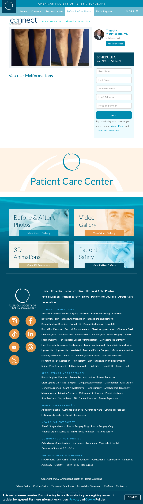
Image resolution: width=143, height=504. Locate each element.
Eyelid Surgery (114, 334)
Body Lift (117, 313)
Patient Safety (71, 296)
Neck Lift (68, 355)
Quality (58, 464)
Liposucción (80, 414)
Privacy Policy (117, 126)
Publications (98, 459)
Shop (73, 459)
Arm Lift (84, 313)
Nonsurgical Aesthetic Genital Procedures (99, 355)
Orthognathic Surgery (91, 393)
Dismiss (132, 497)
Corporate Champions (85, 442)
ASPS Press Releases (83, 431)
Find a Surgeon (104, 11)
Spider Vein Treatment (54, 365)
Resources (87, 464)
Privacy (74, 499)
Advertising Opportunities (56, 442)
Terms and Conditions (107, 130)
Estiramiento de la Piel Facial (57, 414)
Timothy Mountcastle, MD (117, 32)
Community (113, 459)
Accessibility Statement (89, 486)
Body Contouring (100, 313)
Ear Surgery (98, 334)
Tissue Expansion (108, 398)
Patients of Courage (103, 296)
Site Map (108, 486)
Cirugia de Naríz (93, 409)
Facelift (129, 334)
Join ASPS (62, 459)
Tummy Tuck (122, 365)
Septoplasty (65, 398)
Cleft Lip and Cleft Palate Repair (59, 382)
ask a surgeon (51, 21)
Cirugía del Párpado (115, 409)
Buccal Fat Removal (52, 329)
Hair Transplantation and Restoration (62, 344)
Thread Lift (107, 365)
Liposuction (48, 350)
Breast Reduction (93, 323)
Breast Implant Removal (101, 318)
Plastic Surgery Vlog (102, 426)
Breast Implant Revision (54, 323)
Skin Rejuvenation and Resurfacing (106, 360)
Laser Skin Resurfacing (119, 344)
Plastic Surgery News (53, 426)
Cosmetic (36, 11)
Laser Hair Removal (94, 344)
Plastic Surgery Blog (78, 426)
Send (114, 115)
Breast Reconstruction (82, 377)
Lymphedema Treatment (117, 387)
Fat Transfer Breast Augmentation (78, 339)
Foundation (49, 302)
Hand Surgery (94, 387)
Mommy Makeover (51, 355)
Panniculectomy (114, 393)
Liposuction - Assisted (69, 350)
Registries (127, 459)
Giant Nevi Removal (73, 387)
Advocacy (47, 464)
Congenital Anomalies (91, 382)
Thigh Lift (93, 365)
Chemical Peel (125, 329)
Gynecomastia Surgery (112, 339)
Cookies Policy (40, 486)
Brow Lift (110, 323)
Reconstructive (54, 11)
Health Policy (72, 464)
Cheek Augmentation (103, 329)
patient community (77, 21)
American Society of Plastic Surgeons (71, 3)
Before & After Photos (79, 11)
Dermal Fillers (82, 334)
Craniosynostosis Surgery (119, 382)
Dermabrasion (65, 334)
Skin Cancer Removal (85, 398)
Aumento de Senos (72, 409)
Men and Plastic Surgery (96, 350)
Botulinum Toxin (50, 318)
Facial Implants (50, 339)
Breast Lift (75, 323)
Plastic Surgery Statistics (55, 431)
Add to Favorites (115, 43)
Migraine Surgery (67, 393)
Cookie (90, 499)
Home (23, 11)
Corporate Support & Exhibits (58, 448)
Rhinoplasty (79, 360)
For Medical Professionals (62, 455)
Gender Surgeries (51, 387)
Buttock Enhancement (77, 329)
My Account (48, 459)
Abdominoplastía (51, 409)
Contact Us (121, 486)
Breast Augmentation (73, 318)
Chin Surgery (49, 334)
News (85, 296)
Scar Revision (49, 398)
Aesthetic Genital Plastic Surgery (60, 313)
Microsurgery (49, 393)
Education (83, 459)
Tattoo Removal (77, 365)
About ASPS (125, 296)
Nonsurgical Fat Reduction (56, 360)
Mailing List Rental (109, 442)
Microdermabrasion (122, 350)
